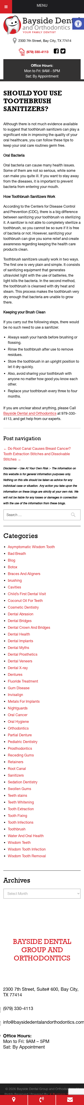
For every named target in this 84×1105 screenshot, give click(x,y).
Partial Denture (20, 735)
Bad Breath (17, 553)
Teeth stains (17, 795)
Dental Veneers (20, 661)
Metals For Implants (24, 701)
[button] (78, 24)
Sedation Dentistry (22, 782)
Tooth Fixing (17, 816)
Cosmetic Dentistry (23, 607)
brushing (15, 580)
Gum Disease (19, 688)
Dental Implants (20, 641)
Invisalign (15, 695)
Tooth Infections (20, 822)
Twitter (62, 51)
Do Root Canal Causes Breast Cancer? (37, 448)
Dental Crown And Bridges (29, 627)
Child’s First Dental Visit (27, 594)
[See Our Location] (14, 1100)
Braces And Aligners (24, 574)
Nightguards (18, 708)
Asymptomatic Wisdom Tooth (31, 547)
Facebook (56, 51)
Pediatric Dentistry (22, 742)
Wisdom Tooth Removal (27, 856)
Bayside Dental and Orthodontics (29, 413)
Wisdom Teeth (19, 842)
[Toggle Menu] (6, 6)
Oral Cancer (17, 715)
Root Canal (17, 769)
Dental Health (19, 634)
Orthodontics (18, 728)
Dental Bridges (20, 621)
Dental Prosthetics (22, 654)
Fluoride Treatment (23, 681)
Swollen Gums (19, 789)
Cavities (14, 587)
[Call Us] (42, 1100)
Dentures (15, 674)
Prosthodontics (20, 748)
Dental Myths (18, 648)
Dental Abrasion (20, 614)
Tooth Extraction (21, 809)
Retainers (15, 762)
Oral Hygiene (18, 721)
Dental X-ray (18, 668)
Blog (11, 560)
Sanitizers (16, 775)
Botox (12, 567)
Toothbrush (17, 829)
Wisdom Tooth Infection (27, 849)
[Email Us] (70, 1100)
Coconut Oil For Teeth (25, 601)
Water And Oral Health (26, 836)
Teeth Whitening (21, 802)
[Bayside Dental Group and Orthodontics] (42, 25)
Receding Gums (21, 755)
